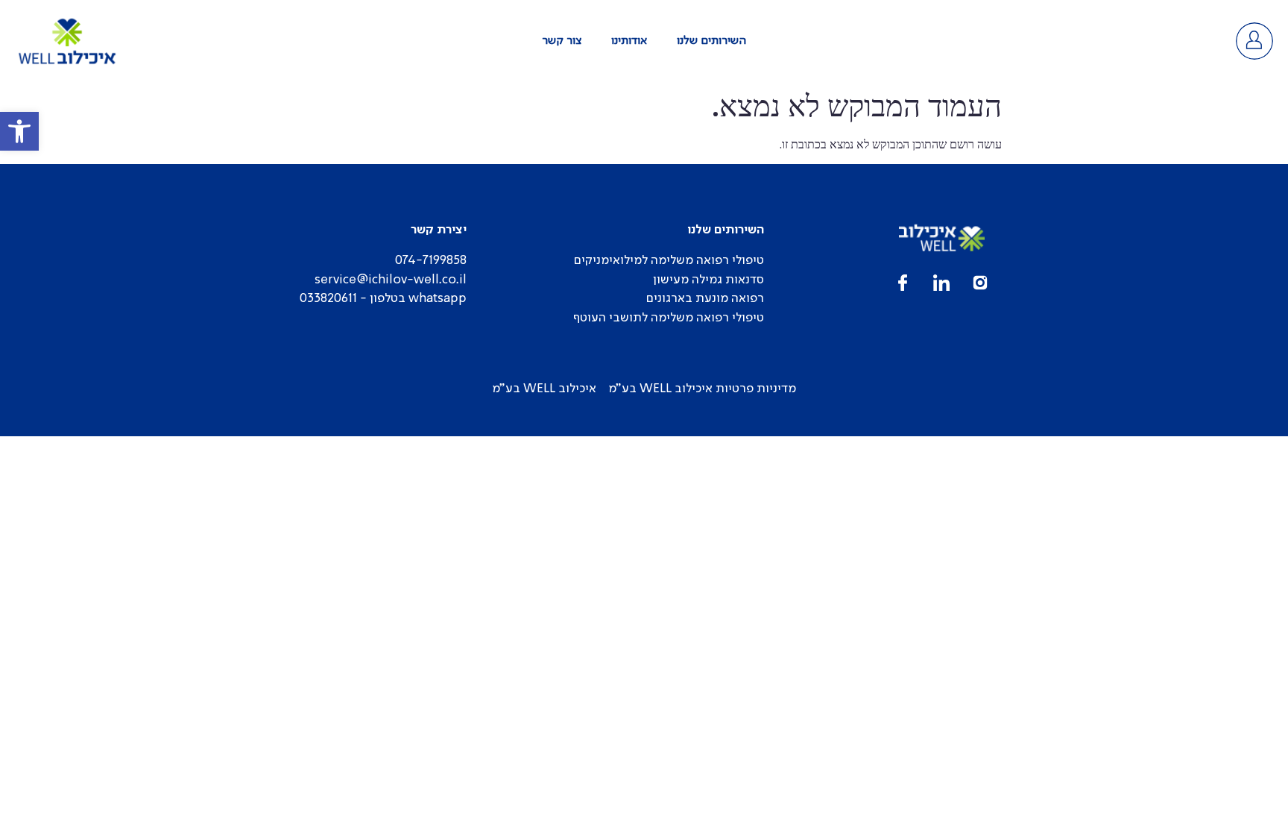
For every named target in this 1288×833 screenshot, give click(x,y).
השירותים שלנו (711, 41)
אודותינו (629, 41)
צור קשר (561, 41)
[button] (19, 131)
